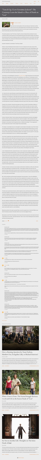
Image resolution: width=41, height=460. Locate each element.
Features (17, 3)
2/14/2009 (5, 318)
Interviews (11, 3)
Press (31, 3)
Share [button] (3, 454)
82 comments (7, 454)
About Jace (26, 3)
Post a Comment (4, 320)
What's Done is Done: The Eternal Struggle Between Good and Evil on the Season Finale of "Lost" (20, 397)
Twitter (21, 3)
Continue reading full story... (34, 454)
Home (3, 3)
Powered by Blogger (21, 457)
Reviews (7, 3)
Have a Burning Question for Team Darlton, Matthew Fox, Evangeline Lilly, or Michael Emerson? (20, 353)
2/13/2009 (5, 301)
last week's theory (22, 75)
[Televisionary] (6, 1)
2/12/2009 (5, 234)
